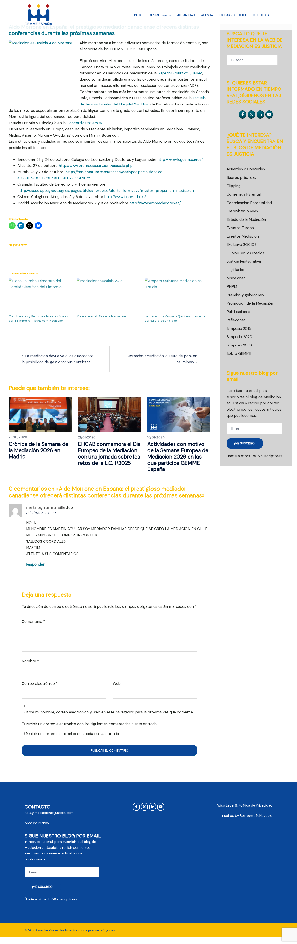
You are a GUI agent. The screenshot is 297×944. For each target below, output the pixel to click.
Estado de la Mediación (246, 219)
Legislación (236, 269)
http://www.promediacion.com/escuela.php (96, 165)
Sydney (109, 930)
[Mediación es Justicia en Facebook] (242, 114)
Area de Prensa (37, 823)
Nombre (30, 661)
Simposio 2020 (239, 336)
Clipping (233, 185)
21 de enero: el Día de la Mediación (101, 316)
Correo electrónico (40, 683)
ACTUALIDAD (186, 15)
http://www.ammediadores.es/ (155, 203)
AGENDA (207, 15)
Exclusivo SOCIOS (242, 244)
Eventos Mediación (243, 236)
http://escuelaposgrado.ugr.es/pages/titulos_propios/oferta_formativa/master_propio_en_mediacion (106, 190)
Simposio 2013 (239, 328)
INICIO (138, 15)
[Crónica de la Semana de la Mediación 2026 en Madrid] (40, 414)
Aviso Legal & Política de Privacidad (244, 805)
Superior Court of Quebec (180, 73)
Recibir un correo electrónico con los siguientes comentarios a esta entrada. (91, 723)
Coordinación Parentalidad (249, 202)
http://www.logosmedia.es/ (180, 159)
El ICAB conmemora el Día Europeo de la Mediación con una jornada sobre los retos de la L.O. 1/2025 (109, 453)
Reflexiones (236, 320)
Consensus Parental (244, 194)
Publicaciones (238, 311)
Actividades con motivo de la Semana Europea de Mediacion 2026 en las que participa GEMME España (177, 456)
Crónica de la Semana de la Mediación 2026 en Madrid (38, 450)
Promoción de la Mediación (250, 303)
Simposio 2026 (239, 345)
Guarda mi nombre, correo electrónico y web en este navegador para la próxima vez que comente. (108, 712)
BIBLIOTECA (261, 15)
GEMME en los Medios (245, 253)
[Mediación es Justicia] (39, 14)
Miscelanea (236, 278)
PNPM (232, 286)
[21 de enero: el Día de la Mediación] (108, 296)
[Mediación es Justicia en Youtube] (269, 114)
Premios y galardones (245, 295)
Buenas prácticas (241, 177)
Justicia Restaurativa (244, 261)
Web (117, 683)
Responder (35, 564)
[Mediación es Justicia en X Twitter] (251, 114)
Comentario (33, 621)
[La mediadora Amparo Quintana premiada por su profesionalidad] (176, 296)
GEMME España (160, 15)
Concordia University (84, 123)
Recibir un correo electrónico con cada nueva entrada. (73, 733)
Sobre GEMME (239, 353)
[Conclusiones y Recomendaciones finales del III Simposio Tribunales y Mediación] (40, 296)
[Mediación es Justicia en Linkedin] (260, 114)
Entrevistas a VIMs (242, 211)
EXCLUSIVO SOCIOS (233, 15)
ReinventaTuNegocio (256, 815)
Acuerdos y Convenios (246, 169)
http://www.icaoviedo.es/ (125, 196)
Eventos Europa (240, 227)
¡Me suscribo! (244, 443)
